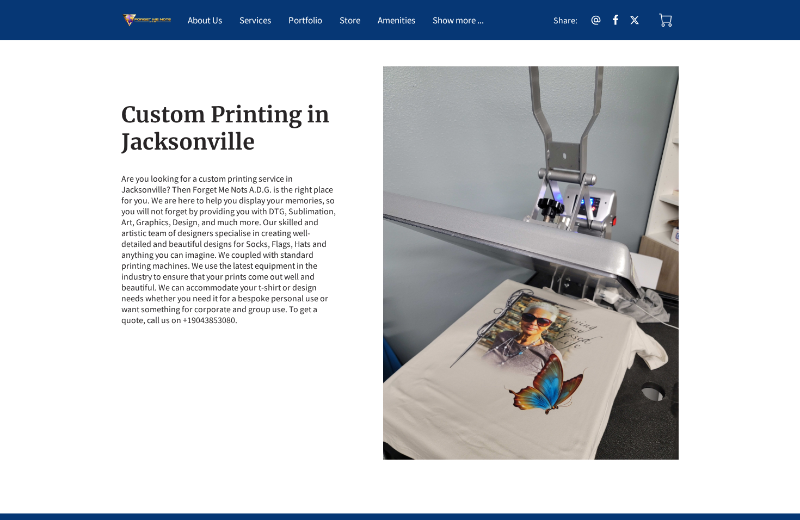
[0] (665, 20)
